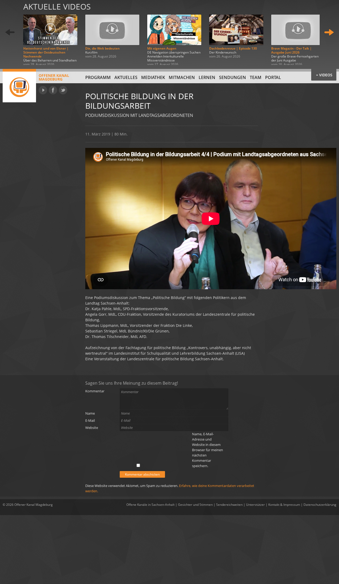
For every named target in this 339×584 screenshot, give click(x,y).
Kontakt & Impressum (284, 504)
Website (91, 427)
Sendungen (232, 77)
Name (90, 413)
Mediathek (153, 77)
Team (255, 77)
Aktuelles (125, 77)
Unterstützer (255, 504)
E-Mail (90, 420)
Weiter (329, 32)
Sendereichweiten (229, 504)
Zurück (10, 32)
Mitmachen (182, 77)
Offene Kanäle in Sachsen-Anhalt (150, 504)
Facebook (53, 90)
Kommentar (94, 391)
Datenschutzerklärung (320, 504)
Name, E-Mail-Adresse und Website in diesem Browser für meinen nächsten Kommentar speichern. (207, 450)
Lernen (207, 77)
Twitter (63, 90)
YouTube (43, 90)
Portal (273, 77)
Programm (98, 77)
